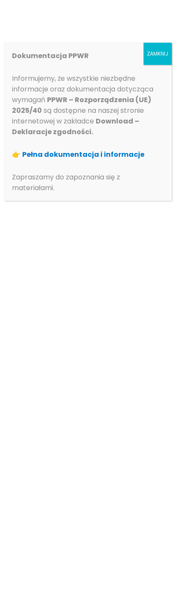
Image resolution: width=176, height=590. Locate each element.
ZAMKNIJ (157, 53)
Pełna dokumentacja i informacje (83, 154)
